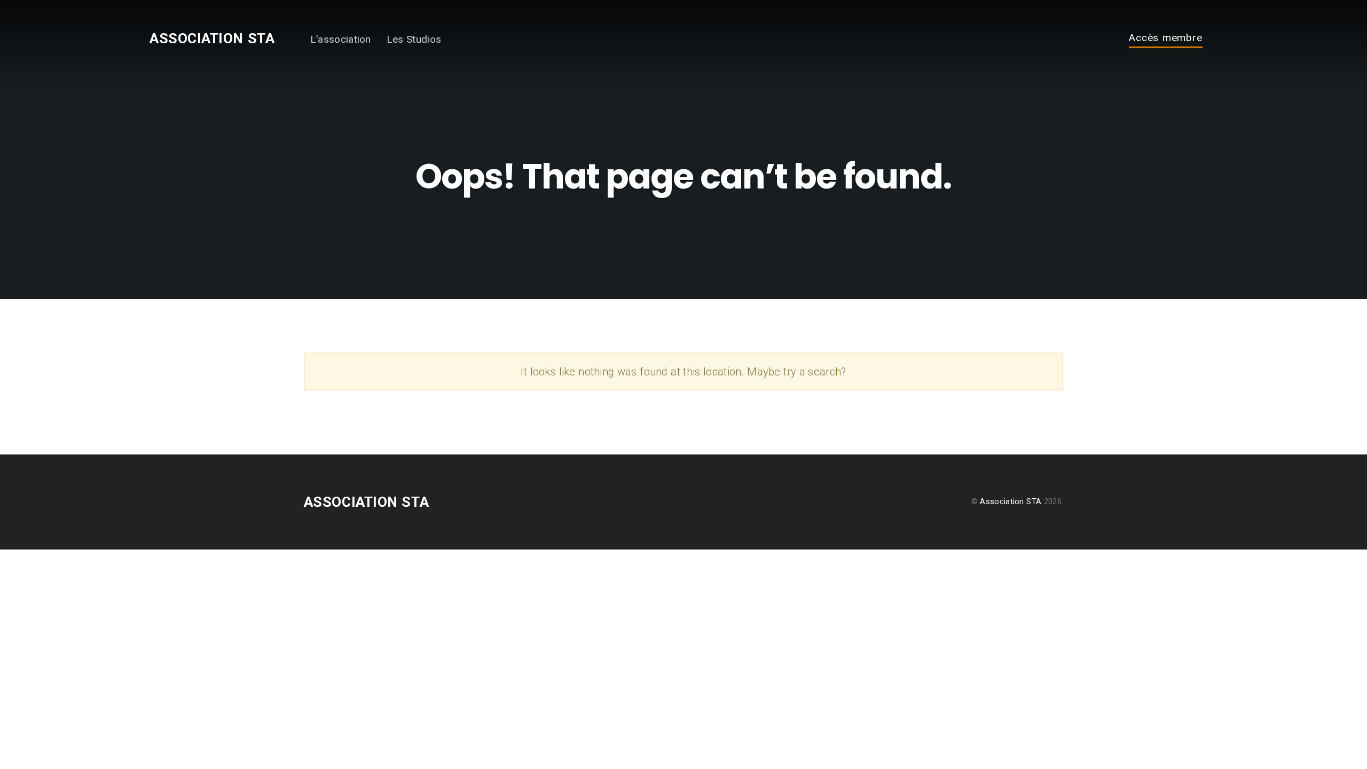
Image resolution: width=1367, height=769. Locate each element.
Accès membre (1166, 38)
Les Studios (414, 39)
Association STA (212, 38)
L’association (340, 39)
